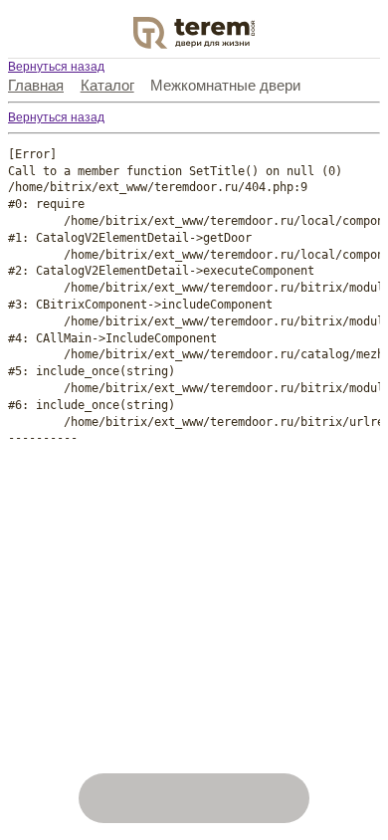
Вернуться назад (56, 67)
